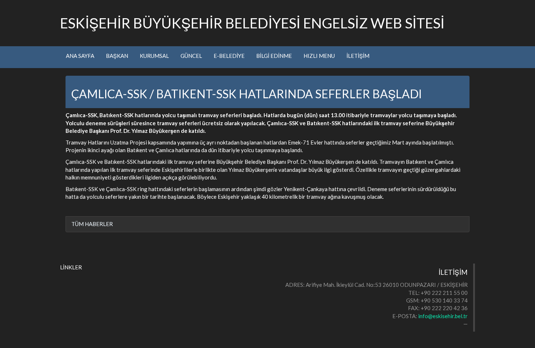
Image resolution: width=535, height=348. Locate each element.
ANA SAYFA (80, 55)
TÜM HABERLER (92, 224)
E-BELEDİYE (229, 55)
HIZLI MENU (319, 55)
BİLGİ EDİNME (274, 55)
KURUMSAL (154, 55)
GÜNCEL (191, 55)
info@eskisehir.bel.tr (443, 316)
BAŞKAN (117, 55)
